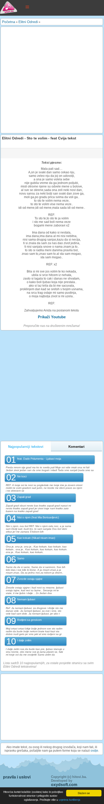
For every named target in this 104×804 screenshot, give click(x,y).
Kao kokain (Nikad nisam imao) (36, 537)
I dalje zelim (24, 640)
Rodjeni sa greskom (29, 619)
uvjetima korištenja (69, 799)
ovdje (94, 750)
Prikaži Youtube (52, 317)
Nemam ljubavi (26, 599)
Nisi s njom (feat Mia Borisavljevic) (38, 517)
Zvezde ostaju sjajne (29, 578)
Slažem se (84, 793)
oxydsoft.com (64, 784)
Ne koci (22, 476)
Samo (20, 558)
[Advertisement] (52, 80)
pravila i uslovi (17, 777)
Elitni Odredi (28, 22)
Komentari (76, 447)
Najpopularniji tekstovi (25, 447)
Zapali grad (24, 496)
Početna (8, 22)
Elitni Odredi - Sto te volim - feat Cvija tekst (39, 138)
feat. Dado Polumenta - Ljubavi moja (39, 458)
